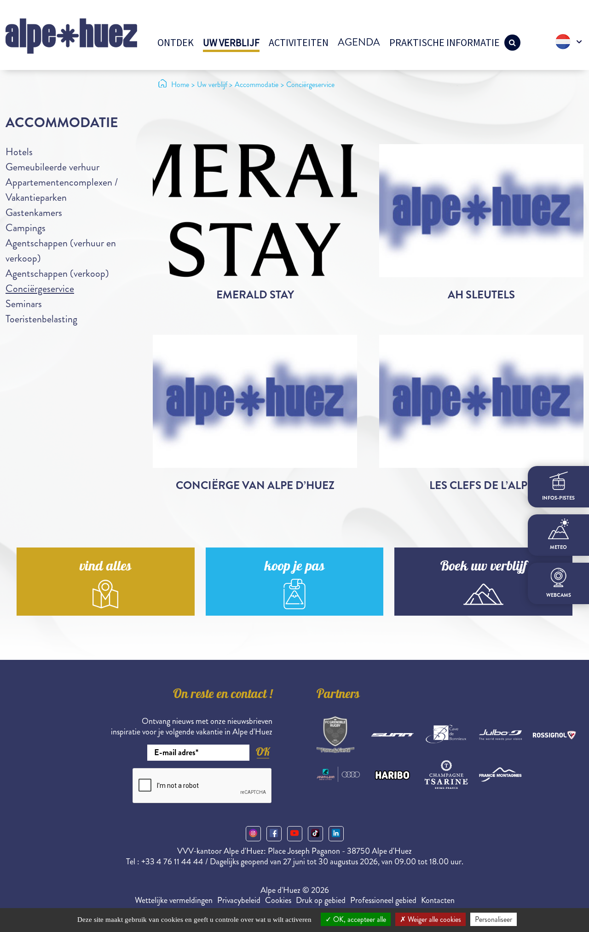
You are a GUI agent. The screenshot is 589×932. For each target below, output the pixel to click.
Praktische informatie (444, 42)
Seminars (24, 304)
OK (263, 752)
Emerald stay (255, 295)
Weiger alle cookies (433, 919)
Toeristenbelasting (41, 319)
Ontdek (175, 42)
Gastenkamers (34, 212)
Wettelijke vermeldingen (174, 900)
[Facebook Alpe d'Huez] (274, 833)
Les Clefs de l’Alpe (481, 485)
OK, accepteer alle (358, 919)
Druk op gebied (321, 900)
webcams (558, 595)
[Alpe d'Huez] (71, 35)
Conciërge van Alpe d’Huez (255, 485)
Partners (338, 695)
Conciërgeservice (40, 288)
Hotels (19, 152)
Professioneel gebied (383, 900)
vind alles (105, 567)
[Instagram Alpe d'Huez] (253, 833)
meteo (558, 547)
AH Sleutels (481, 295)
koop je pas (294, 567)
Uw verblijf (231, 42)
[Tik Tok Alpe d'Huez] (315, 833)
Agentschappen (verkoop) (57, 273)
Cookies (278, 900)
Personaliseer (493, 919)
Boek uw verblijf (483, 567)
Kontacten (438, 900)
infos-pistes (558, 498)
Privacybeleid (238, 900)
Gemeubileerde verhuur (52, 167)
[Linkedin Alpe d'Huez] (336, 833)
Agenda (359, 42)
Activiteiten (299, 42)
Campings (26, 228)
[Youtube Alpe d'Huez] (294, 833)
